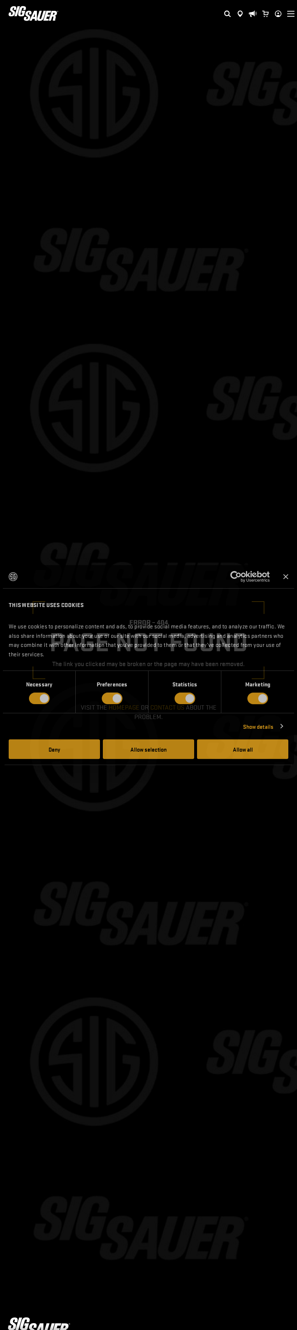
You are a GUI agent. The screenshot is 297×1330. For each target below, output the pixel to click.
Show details (258, 726)
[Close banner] (285, 576)
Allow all (243, 749)
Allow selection (148, 749)
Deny (54, 749)
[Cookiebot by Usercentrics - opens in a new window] (238, 576)
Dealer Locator (240, 8)
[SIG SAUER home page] (33, 14)
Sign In (277, 8)
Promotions (252, 4)
